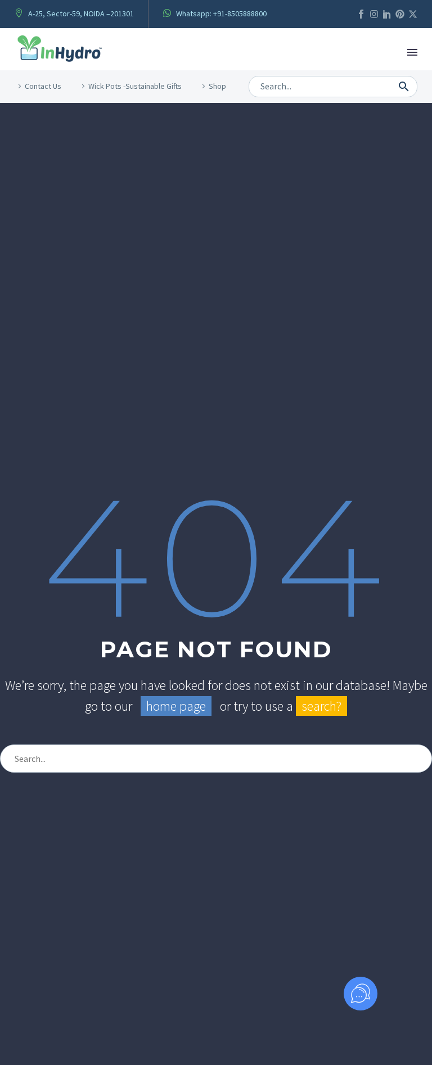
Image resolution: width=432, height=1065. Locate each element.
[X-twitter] (412, 14)
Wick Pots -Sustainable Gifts (135, 86)
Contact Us (43, 86)
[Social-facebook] (361, 14)
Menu (412, 52)
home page (176, 706)
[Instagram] (374, 14)
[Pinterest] (399, 14)
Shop (217, 86)
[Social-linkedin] (387, 14)
